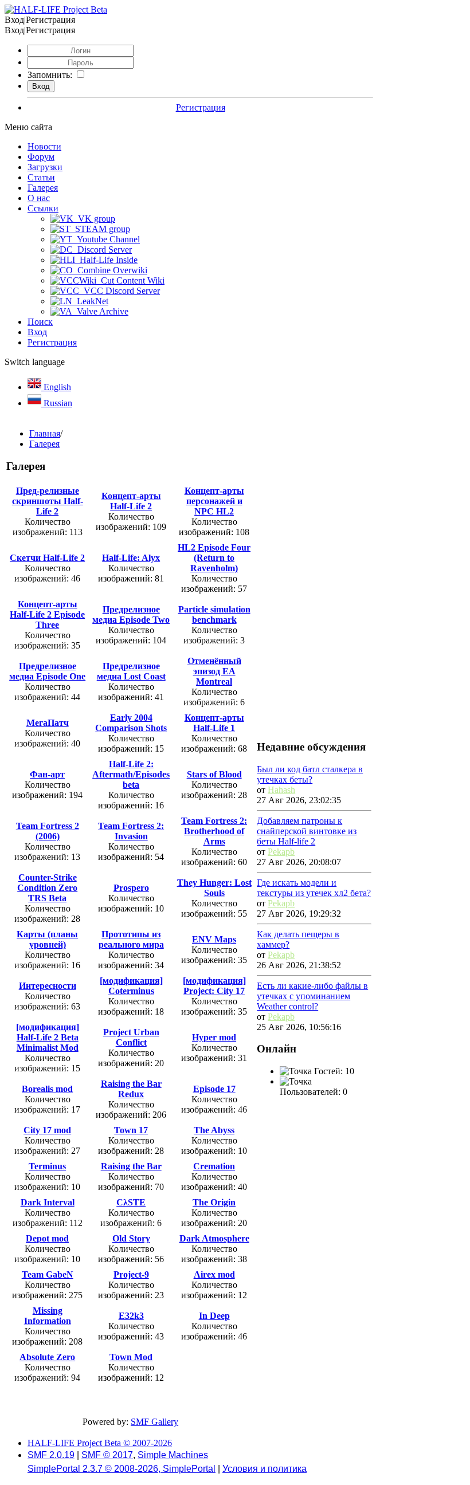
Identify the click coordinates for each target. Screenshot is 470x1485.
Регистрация (200, 107)
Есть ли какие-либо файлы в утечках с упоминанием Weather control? (312, 996)
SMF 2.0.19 (51, 1455)
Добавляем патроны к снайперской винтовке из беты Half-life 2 (307, 831)
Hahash (281, 790)
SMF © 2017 (107, 1455)
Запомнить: (50, 75)
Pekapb (281, 852)
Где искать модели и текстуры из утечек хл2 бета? (314, 888)
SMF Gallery (154, 1422)
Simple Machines (173, 1455)
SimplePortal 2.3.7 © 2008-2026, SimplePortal (122, 1469)
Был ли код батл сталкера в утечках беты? (310, 774)
